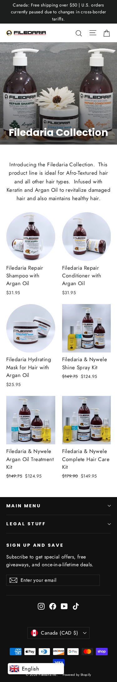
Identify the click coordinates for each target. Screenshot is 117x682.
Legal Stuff (26, 524)
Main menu (23, 506)
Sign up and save (35, 545)
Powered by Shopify (77, 674)
